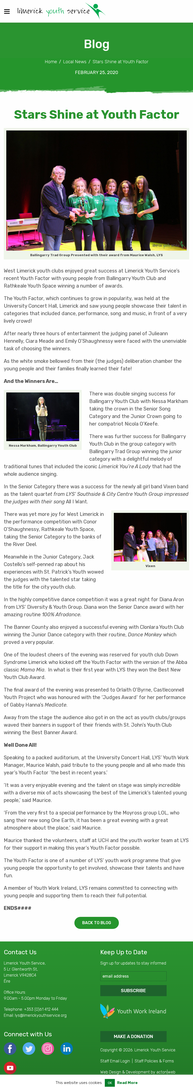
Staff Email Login (115, 1061)
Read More (127, 1082)
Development (138, 1072)
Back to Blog (96, 922)
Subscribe (133, 990)
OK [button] (110, 1083)
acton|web (165, 1072)
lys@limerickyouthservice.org (41, 1015)
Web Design (110, 1072)
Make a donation (133, 1036)
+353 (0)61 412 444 (41, 1009)
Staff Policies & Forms (154, 1061)
